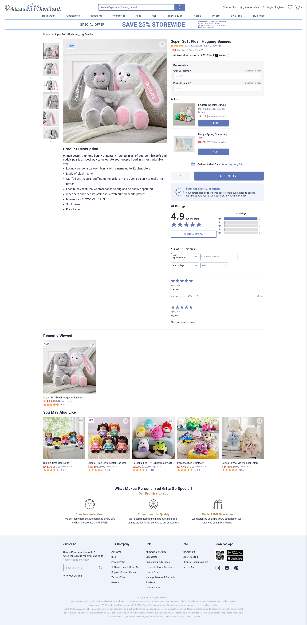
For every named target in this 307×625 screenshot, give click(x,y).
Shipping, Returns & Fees (195, 562)
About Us (116, 551)
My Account (189, 551)
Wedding (96, 15)
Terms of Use (118, 577)
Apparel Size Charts (156, 551)
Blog (113, 557)
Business (259, 15)
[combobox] (185, 256)
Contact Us (151, 557)
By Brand (236, 15)
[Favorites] (290, 7)
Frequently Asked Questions (160, 567)
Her (154, 15)
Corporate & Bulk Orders (158, 562)
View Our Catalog (72, 575)
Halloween (48, 15)
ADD (215, 123)
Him (138, 15)
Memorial (119, 15)
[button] (241, 218)
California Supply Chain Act (125, 567)
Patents (115, 582)
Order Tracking (190, 557)
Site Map (150, 582)
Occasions (73, 15)
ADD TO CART (229, 176)
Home (197, 15)
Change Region (153, 587)
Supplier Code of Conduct (124, 572)
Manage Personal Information (161, 577)
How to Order (152, 572)
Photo (216, 15)
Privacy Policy (118, 562)
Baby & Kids (175, 15)
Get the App (189, 567)
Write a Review (193, 234)
